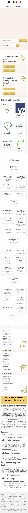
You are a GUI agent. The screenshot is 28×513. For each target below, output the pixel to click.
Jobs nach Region (17, 498)
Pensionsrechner (4, 498)
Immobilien (5, 338)
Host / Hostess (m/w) (7, 307)
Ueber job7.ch (3, 496)
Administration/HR (6, 330)
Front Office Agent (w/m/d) (7, 230)
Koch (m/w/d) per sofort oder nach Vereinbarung (20, 185)
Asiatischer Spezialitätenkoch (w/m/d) (7, 268)
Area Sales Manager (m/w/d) (8, 290)
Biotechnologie (5, 358)
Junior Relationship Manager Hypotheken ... (20, 116)
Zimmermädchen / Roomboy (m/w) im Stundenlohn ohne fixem (20, 212)
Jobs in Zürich (16, 481)
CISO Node (24, 504)
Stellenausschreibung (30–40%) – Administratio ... (7, 110)
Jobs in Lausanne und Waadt (20, 485)
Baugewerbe (5, 356)
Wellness (4, 390)
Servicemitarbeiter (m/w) (14, 201)
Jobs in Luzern (5, 485)
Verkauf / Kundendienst (7, 342)
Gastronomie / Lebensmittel (8, 379)
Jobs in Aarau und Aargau (20, 483)
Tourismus (5, 387)
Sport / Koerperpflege (7, 386)
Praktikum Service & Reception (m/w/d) (20, 290)
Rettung (4, 384)
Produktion (5, 367)
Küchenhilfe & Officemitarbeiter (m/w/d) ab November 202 (20, 299)
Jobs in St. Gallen (10, 487)
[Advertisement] (14, 24)
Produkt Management (7, 341)
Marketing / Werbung (7, 339)
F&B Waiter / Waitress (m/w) (7, 298)
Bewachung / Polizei (7, 376)
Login (9, 70)
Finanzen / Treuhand (7, 336)
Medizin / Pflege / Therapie (8, 383)
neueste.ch (17, 503)
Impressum (3, 494)
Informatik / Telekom (7, 362)
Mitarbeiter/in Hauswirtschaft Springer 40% (20, 309)
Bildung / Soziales (6, 378)
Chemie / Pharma (6, 359)
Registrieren (9, 66)
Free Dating (12, 504)
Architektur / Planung (7, 353)
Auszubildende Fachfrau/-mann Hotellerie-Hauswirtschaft (20, 220)
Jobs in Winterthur (17, 487)
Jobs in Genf (11, 485)
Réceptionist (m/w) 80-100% (7, 211)
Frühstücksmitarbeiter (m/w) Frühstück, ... (14, 168)
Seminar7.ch (3, 503)
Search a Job (10, 503)
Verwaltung (5, 389)
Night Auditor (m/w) (20, 193)
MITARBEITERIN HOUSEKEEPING (20, 268)
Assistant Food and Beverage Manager (20, 251)
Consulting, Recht (6, 333)
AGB (22, 494)
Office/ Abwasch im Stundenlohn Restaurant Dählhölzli (14, 278)
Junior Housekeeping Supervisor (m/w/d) (7, 177)
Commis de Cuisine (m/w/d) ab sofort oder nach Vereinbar (20, 177)
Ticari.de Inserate (4, 504)
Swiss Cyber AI (4, 506)
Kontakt (17, 494)
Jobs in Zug (22, 481)
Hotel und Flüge (23, 501)
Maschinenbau (5, 366)
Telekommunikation (6, 369)
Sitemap (11, 498)
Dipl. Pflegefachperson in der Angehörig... (7, 134)
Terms (8, 494)
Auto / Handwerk (6, 355)
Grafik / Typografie (6, 381)
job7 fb (24, 498)
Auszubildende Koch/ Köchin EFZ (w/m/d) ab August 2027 (14, 239)
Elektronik (4, 361)
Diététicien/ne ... (20, 134)
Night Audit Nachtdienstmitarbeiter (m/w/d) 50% (7, 259)
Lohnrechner (21, 496)
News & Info (18, 504)
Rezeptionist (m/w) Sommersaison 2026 (8, 194)
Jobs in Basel (11, 483)
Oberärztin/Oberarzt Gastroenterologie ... (8, 146)
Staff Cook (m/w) (7, 250)
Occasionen (9, 501)
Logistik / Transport (6, 364)
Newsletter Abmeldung (12, 496)
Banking (4, 331)
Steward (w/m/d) (7, 218)
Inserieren (9, 89)
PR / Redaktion (6, 345)
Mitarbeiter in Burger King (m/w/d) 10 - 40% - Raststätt (20, 259)
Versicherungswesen (7, 344)
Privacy (12, 494)
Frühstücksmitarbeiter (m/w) (14, 316)
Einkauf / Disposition (7, 334)
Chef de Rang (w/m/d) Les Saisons (20, 230)
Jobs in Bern (5, 483)
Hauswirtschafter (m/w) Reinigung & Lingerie (7, 185)
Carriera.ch (16, 501)
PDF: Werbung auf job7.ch (16, 510)
